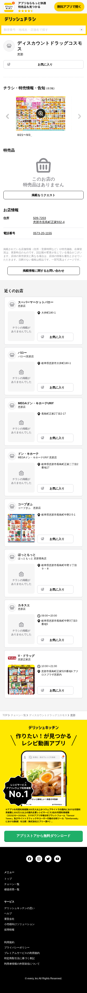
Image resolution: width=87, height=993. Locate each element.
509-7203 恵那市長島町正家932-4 (49, 220)
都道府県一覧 (11, 889)
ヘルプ (8, 913)
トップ (8, 878)
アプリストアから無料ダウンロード (43, 835)
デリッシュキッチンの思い (19, 908)
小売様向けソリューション (19, 924)
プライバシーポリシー (17, 947)
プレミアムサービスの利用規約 (22, 953)
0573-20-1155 (42, 233)
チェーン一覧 (18, 715)
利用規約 (9, 942)
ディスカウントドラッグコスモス (48, 715)
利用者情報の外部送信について (22, 963)
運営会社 (9, 918)
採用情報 (9, 929)
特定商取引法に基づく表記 (19, 958)
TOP (5, 715)
